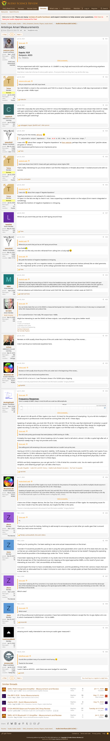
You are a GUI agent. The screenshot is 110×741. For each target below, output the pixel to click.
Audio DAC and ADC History (39, 468)
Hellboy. (101, 717)
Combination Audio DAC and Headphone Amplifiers (36, 711)
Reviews (21, 8)
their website (66, 142)
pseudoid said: (23, 189)
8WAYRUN (65, 739)
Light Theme (7, 733)
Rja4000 (10, 711)
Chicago (12, 358)
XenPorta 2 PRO (46, 739)
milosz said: (22, 367)
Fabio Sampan (99, 697)
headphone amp (33, 30)
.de (14, 412)
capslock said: (23, 161)
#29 (106, 275)
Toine (4, 30)
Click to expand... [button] (62, 60)
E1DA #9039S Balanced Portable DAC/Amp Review (29, 708)
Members (77, 8)
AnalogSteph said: (24, 481)
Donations (66, 8)
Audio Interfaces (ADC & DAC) (30, 697)
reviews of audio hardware (40, 17)
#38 (106, 604)
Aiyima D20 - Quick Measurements (22, 702)
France (13, 100)
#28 (106, 237)
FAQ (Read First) (9, 8)
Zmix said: (22, 581)
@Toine (39, 135)
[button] (59, 8)
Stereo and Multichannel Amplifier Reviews (35, 691)
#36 (106, 541)
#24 (106, 131)
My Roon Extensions (23, 329)
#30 (106, 299)
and (25, 179)
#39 (106, 628)
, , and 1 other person (34, 125)
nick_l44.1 (101, 710)
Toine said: (22, 43)
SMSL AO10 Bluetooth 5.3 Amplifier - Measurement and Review (34, 715)
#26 (106, 185)
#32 (106, 363)
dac (25, 30)
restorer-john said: (24, 81)
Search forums (14, 12)
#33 (106, 391)
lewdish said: (23, 241)
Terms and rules (85, 733)
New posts (4, 12)
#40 (106, 652)
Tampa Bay (11, 673)
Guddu (10, 697)
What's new (54, 8)
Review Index (32, 8)
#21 (106, 39)
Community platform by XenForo (44, 737)
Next (18, 34)
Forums (43, 8)
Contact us (75, 733)
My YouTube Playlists (23, 331)
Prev (5, 34)
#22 (106, 77)
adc (21, 30)
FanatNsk (10, 691)
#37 (106, 576)
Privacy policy (96, 733)
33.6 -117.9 (11, 152)
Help (103, 733)
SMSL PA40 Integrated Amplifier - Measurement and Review (33, 689)
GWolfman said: (24, 656)
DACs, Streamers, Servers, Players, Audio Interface (36, 704)
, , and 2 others (33, 535)
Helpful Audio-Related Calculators (59, 468)
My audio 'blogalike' (23, 468)
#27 (106, 213)
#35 (106, 513)
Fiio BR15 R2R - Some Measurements (23, 695)
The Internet (11, 536)
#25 (106, 157)
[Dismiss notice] (107, 17)
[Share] (103, 39)
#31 (106, 336)
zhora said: (22, 608)
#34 (106, 477)
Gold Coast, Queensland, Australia (11, 63)
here (100, 17)
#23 (106, 105)
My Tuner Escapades (76, 468)
